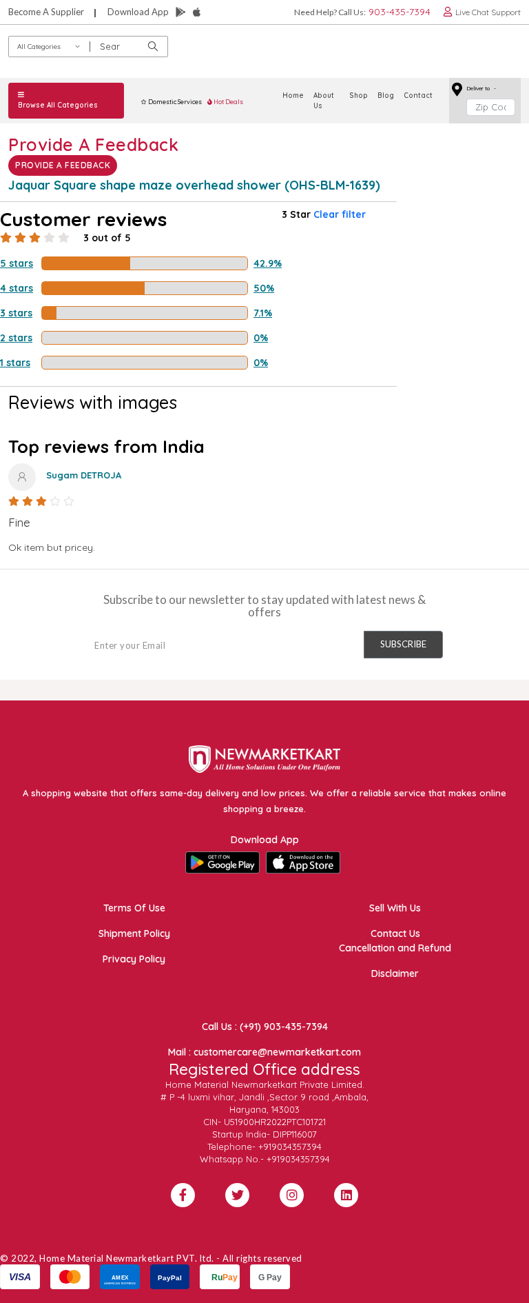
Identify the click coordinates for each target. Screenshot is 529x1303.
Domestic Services (174, 101)
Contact (418, 95)
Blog (385, 95)
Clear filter (339, 214)
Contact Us (395, 933)
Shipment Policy (134, 933)
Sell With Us (395, 908)
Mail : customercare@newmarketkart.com (264, 1052)
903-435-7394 (400, 12)
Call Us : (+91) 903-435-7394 (265, 1026)
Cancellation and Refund (395, 948)
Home (293, 95)
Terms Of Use (134, 908)
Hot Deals (227, 101)
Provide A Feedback (62, 165)
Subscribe (403, 643)
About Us (323, 100)
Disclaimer (395, 973)
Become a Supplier (46, 11)
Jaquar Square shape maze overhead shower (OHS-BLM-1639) (194, 185)
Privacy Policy (134, 959)
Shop (358, 95)
